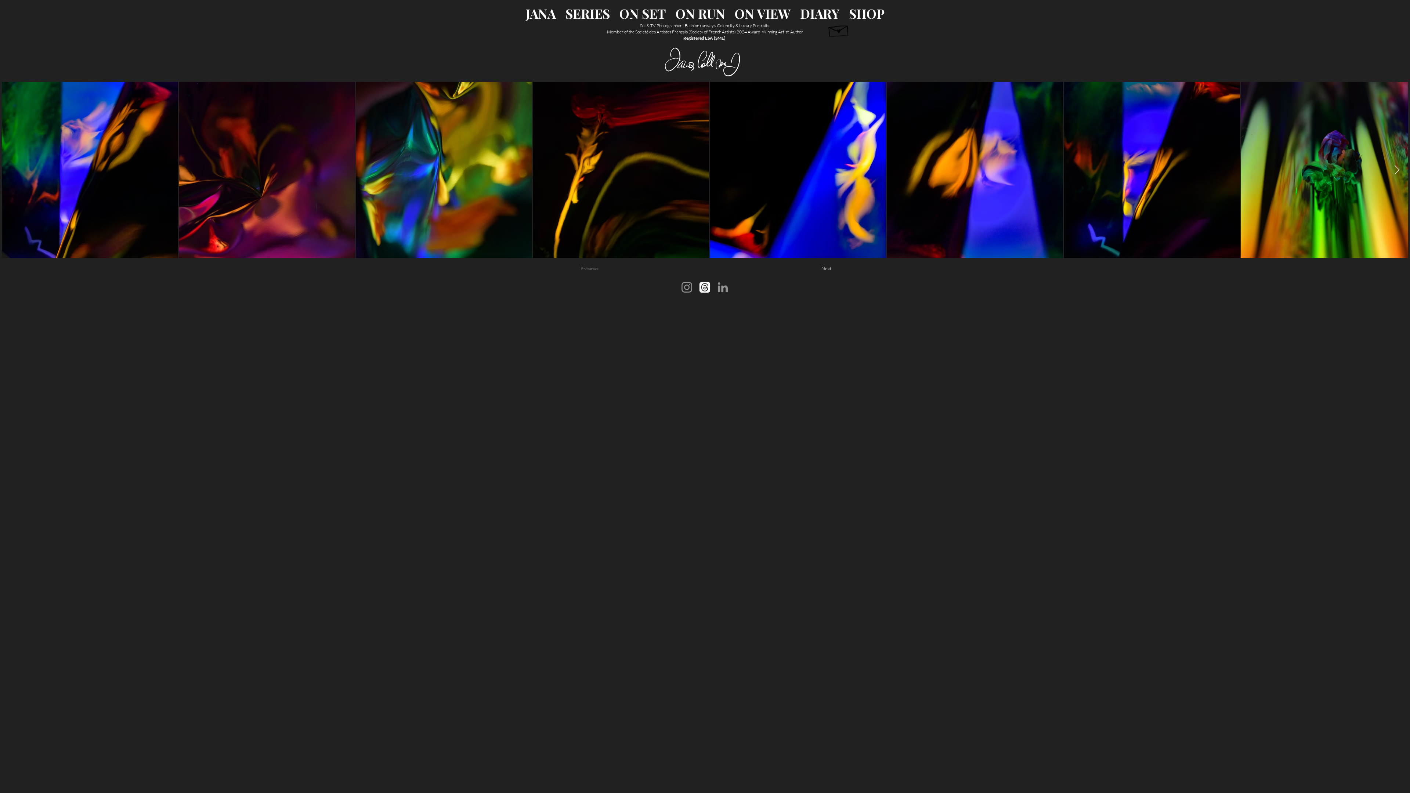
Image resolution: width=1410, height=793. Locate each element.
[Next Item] (1397, 170)
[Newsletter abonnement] (838, 29)
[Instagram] (687, 287)
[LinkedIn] (723, 287)
